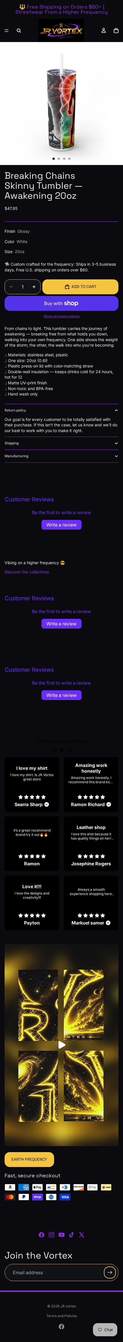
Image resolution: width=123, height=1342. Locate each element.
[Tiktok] (71, 1234)
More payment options (62, 316)
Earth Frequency (29, 1159)
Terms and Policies (61, 1316)
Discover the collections (27, 571)
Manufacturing (16, 456)
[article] (32, 784)
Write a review (61, 525)
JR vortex (68, 1306)
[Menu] (6, 30)
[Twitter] (81, 1234)
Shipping (12, 443)
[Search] (19, 30)
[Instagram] (51, 1234)
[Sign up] (110, 1273)
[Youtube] (61, 1234)
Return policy (15, 410)
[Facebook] (41, 1234)
